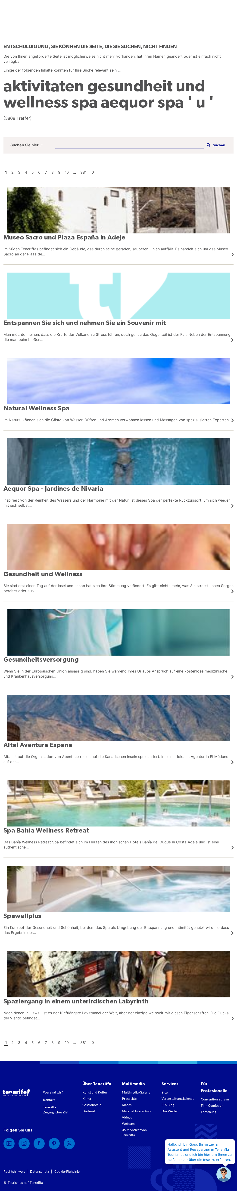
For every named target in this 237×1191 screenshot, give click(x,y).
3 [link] (19, 172)
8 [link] (52, 172)
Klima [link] (86, 1098)
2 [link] (12, 172)
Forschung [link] (208, 1112)
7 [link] (46, 172)
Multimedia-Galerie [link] (136, 1092)
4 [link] (26, 172)
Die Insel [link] (88, 1111)
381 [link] (83, 172)
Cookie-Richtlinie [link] (67, 1171)
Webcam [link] (128, 1123)
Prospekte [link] (129, 1098)
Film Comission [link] (212, 1105)
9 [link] (59, 172)
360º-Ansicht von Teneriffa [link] (134, 1132)
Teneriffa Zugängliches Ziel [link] (55, 1109)
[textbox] (129, 145)
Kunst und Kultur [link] (94, 1092)
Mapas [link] (126, 1105)
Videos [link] (127, 1117)
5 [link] (32, 172)
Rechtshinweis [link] (14, 1171)
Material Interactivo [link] (136, 1111)
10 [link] (67, 172)
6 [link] (39, 172)
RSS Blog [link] (168, 1105)
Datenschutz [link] (39, 1171)
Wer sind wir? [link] (53, 1092)
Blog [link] (165, 1092)
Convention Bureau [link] (215, 1099)
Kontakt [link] (49, 1100)
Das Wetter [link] (170, 1111)
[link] (93, 172)
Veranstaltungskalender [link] (178, 1098)
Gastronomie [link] (91, 1105)
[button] (215, 145)
